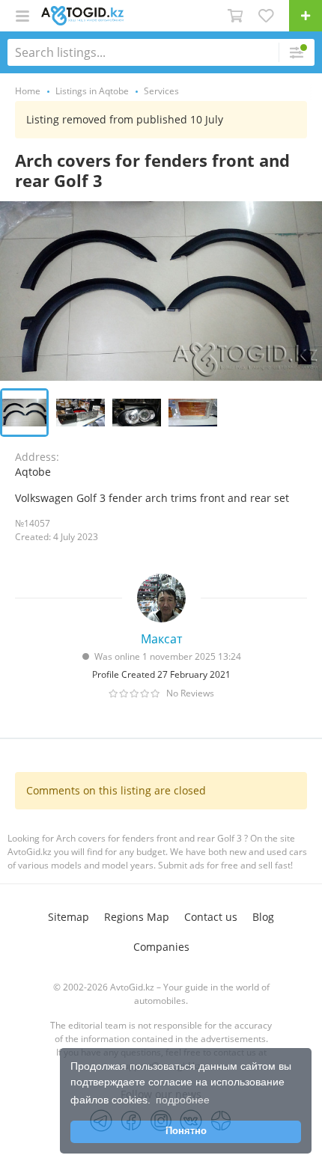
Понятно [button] (186, 1131)
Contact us (210, 917)
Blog (263, 917)
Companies (161, 947)
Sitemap (68, 917)
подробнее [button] (183, 1100)
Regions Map (136, 917)
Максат (161, 639)
